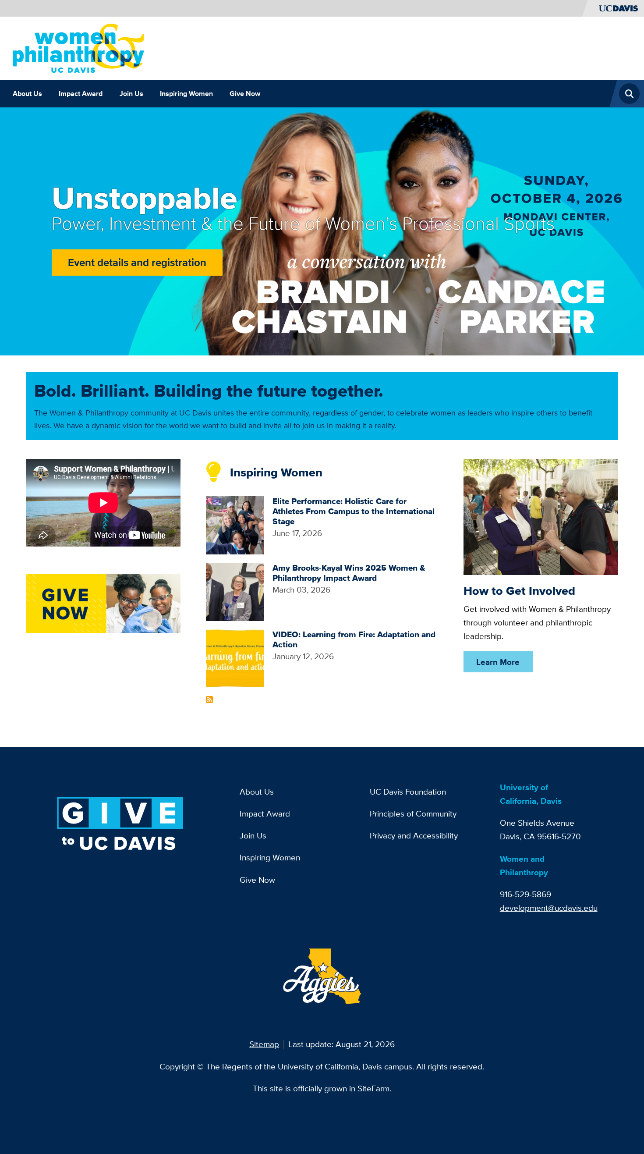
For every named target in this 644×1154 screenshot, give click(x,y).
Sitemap (264, 1044)
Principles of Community (413, 813)
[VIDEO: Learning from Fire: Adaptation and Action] (235, 657)
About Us (27, 93)
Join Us (131, 93)
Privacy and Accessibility (414, 835)
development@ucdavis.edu (549, 908)
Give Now (245, 93)
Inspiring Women (186, 93)
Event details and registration (137, 262)
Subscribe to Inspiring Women (209, 699)
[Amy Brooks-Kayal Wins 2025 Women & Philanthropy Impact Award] (235, 591)
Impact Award (81, 93)
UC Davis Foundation (408, 791)
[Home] (78, 47)
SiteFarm (373, 1088)
